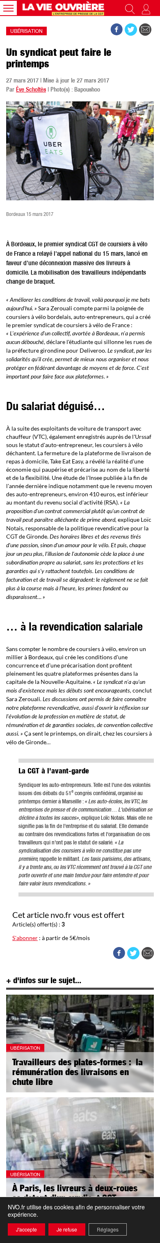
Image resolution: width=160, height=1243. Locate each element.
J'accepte (26, 1229)
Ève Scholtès (31, 90)
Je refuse (67, 1229)
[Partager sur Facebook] (116, 29)
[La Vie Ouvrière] (64, 8)
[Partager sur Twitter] (131, 29)
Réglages (108, 1229)
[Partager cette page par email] (145, 29)
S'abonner (25, 937)
